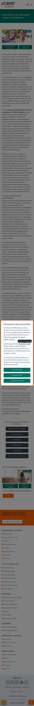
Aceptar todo (17, 369)
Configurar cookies (20, 380)
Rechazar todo (17, 375)
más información (25, 344)
